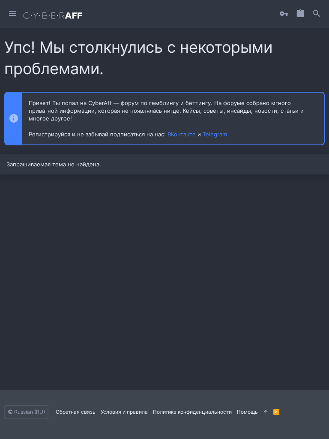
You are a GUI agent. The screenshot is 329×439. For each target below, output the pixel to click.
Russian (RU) (29, 412)
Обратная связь (76, 412)
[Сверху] (265, 412)
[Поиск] (316, 14)
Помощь (247, 412)
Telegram (215, 134)
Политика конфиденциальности (192, 412)
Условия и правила (124, 412)
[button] (12, 13)
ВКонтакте (181, 134)
